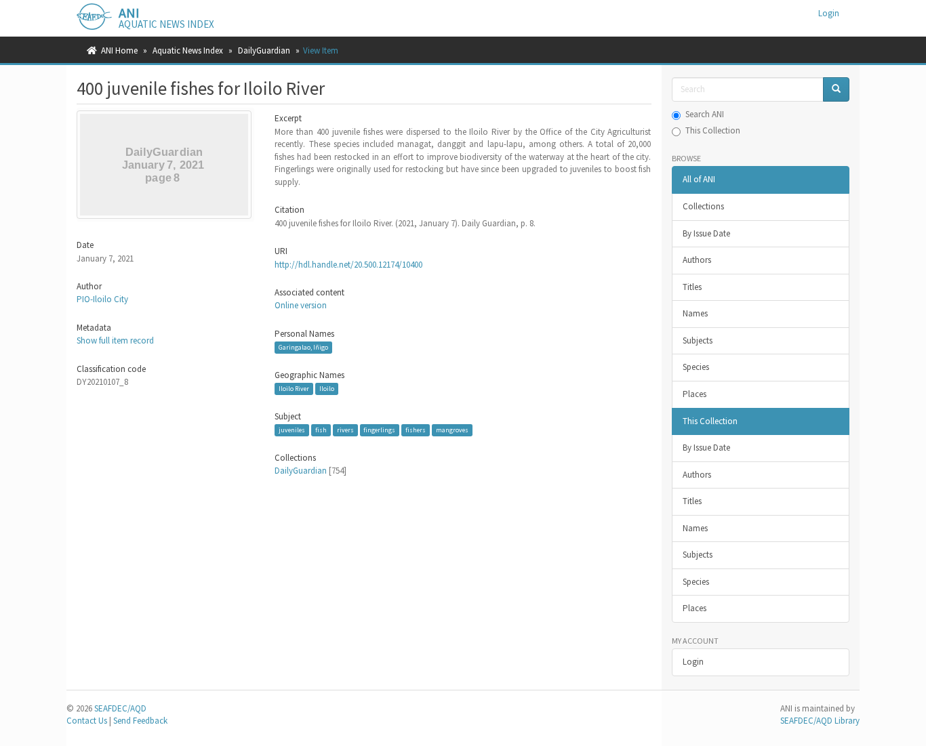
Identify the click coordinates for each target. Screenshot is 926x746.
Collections (703, 206)
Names (695, 313)
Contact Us (86, 720)
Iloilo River (294, 388)
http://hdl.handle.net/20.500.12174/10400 (348, 264)
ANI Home (119, 50)
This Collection (712, 130)
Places (694, 394)
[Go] (836, 89)
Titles (692, 287)
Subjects (697, 340)
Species (696, 367)
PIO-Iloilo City (102, 299)
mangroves (452, 430)
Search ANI (704, 114)
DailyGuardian (264, 50)
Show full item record (115, 340)
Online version (301, 305)
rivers (345, 430)
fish (321, 430)
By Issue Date (706, 233)
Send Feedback (140, 720)
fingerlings (379, 430)
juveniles (292, 430)
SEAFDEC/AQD (120, 708)
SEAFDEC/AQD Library (820, 720)
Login (693, 661)
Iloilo (326, 388)
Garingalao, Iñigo (303, 347)
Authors (697, 260)
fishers (415, 430)
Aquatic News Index (188, 50)
